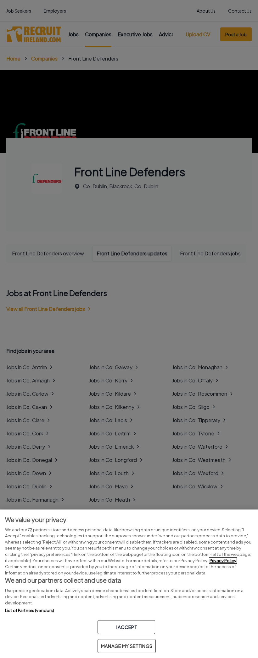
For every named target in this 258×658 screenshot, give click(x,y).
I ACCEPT (126, 627)
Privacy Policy (223, 560)
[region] (129, 584)
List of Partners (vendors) (29, 610)
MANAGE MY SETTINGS (126, 646)
